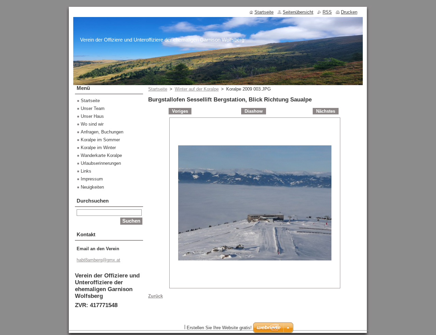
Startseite (157, 89)
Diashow (254, 111)
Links (86, 171)
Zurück (155, 296)
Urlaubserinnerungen (101, 163)
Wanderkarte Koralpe (101, 155)
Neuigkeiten (92, 187)
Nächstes (325, 111)
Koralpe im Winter (98, 147)
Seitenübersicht (298, 12)
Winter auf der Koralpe (197, 89)
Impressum (92, 178)
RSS (327, 12)
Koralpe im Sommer (100, 139)
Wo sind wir (92, 124)
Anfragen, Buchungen (102, 131)
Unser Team (93, 108)
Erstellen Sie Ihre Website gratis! (219, 327)
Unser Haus (92, 116)
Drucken (349, 12)
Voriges (180, 111)
